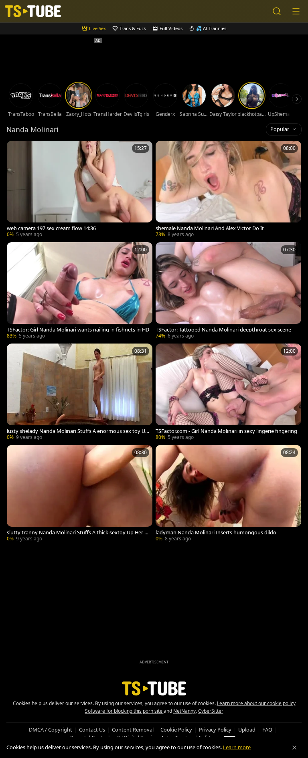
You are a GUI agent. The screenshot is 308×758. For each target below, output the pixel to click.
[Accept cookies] (294, 747)
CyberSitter (210, 710)
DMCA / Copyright (50, 729)
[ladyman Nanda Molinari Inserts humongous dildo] (228, 494)
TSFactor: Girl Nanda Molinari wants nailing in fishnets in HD (78, 329)
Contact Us (92, 729)
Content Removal (133, 729)
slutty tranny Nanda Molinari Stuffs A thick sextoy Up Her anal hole (77, 532)
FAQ (267, 729)
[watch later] (16, 150)
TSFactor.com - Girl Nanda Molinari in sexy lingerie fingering (226, 431)
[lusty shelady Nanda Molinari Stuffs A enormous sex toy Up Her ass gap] (79, 393)
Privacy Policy (215, 729)
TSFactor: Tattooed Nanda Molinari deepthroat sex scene (223, 329)
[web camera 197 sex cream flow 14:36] (79, 190)
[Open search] (277, 11)
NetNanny (184, 710)
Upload (246, 729)
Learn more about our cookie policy (256, 703)
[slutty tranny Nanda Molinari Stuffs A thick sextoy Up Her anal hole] (79, 494)
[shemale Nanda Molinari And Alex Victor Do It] (228, 190)
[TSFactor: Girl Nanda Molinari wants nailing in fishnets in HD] (79, 291)
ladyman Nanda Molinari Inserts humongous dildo (216, 532)
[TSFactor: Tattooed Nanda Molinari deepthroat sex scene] (228, 291)
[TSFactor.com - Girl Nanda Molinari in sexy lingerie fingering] (228, 393)
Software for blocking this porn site (124, 710)
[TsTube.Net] (33, 11)
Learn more (237, 747)
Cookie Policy (176, 729)
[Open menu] (296, 11)
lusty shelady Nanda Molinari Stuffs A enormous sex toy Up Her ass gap (77, 431)
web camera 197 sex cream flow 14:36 (51, 228)
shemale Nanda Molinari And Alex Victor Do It (210, 228)
